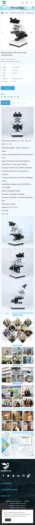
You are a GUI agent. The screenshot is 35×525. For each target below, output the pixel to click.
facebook (2, 97)
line (5, 97)
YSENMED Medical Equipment (14, 501)
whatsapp (11, 97)
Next (31, 32)
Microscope (30, 13)
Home (6, 13)
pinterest (15, 97)
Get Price (7, 88)
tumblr (18, 97)
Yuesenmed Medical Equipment (17, 503)
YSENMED (26, 501)
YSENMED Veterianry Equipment (17, 505)
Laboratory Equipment (17, 13)
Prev (3, 32)
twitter (8, 97)
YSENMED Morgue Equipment (17, 508)
